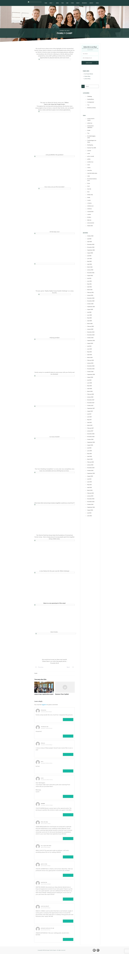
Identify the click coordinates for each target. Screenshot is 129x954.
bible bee (89, 220)
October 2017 (90, 405)
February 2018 (90, 394)
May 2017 (89, 419)
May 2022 (89, 261)
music (88, 164)
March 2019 (89, 357)
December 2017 (90, 399)
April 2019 (89, 354)
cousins (89, 200)
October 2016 (90, 439)
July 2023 (89, 238)
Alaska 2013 (90, 225)
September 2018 (91, 374)
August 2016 (90, 445)
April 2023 (89, 241)
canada (89, 214)
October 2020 (90, 303)
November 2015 (90, 467)
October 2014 (90, 504)
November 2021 (90, 272)
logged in (44, 704)
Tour (88, 105)
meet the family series (92, 173)
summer (89, 150)
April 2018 (89, 388)
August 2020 (90, 309)
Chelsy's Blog (87, 76)
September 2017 (91, 408)
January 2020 (90, 329)
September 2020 (91, 306)
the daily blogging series (91, 136)
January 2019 (90, 363)
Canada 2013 (90, 211)
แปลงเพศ (43, 803)
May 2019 (89, 351)
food (88, 186)
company (89, 203)
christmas (89, 208)
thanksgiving (90, 145)
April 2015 (89, 487)
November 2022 (90, 247)
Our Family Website (88, 73)
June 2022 (89, 258)
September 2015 (91, 473)
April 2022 (89, 264)
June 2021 (89, 281)
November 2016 (90, 436)
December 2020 (90, 298)
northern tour (90, 162)
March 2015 (89, 490)
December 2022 (90, 244)
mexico (89, 167)
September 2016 (91, 442)
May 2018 (89, 385)
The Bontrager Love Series (91, 141)
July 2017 (89, 414)
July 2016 (89, 448)
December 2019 (90, 332)
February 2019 (90, 360)
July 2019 (89, 346)
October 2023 (90, 236)
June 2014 (89, 515)
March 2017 (89, 425)
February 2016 (90, 462)
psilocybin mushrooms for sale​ (47, 928)
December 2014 (90, 498)
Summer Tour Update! (65, 689)
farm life (89, 189)
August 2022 (90, 252)
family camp (90, 194)
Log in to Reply (68, 719)
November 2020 (90, 301)
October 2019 (90, 337)
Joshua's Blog (87, 78)
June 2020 (89, 315)
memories (89, 170)
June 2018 (89, 382)
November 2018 (90, 368)
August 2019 (90, 343)
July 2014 (89, 513)
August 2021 (90, 275)
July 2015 (89, 479)
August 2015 (90, 476)
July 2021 (89, 278)
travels (88, 130)
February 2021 (90, 292)
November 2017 (90, 402)
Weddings (89, 96)
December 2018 (90, 366)
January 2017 (90, 431)
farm (88, 191)
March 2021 (89, 289)
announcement (90, 222)
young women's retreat (90, 119)
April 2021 (89, 286)
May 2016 (89, 453)
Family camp (64, 33)
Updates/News (90, 99)
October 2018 (90, 371)
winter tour (89, 123)
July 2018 (89, 380)
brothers (89, 217)
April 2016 (89, 456)
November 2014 (90, 501)
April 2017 (89, 422)
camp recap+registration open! (44, 689)
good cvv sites (44, 864)
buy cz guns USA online (46, 845)
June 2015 (89, 481)
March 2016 (89, 459)
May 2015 (89, 484)
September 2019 (91, 340)
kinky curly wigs (44, 821)
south (88, 153)
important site (44, 882)
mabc (88, 176)
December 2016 (90, 433)
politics (88, 159)
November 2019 (90, 334)
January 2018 (90, 397)
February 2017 (90, 428)
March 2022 (89, 267)
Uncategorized (90, 102)
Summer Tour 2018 (91, 147)
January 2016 (90, 464)
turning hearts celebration (90, 126)
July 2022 (89, 255)
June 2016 (89, 450)
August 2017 (90, 411)
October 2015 (90, 470)
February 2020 (90, 326)
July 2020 (89, 312)
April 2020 (89, 320)
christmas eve (90, 206)
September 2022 (91, 250)
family (88, 197)
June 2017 (89, 416)
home (88, 183)
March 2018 (89, 391)
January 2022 (90, 269)
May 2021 (89, 284)
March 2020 (89, 323)
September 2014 (91, 507)
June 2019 (89, 349)
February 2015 (90, 493)
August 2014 (90, 510)
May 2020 (89, 317)
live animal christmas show (92, 179)
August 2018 (90, 377)
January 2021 (90, 295)
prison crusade (90, 156)
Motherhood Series (91, 107)
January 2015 (90, 496)
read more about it (45, 906)
